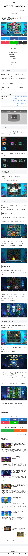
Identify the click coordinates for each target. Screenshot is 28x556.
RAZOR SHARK (13, 52)
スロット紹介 (4, 412)
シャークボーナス (14, 64)
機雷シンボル (14, 62)
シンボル (12, 54)
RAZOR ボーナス (15, 60)
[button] (25, 286)
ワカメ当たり (13, 58)
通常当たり (12, 56)
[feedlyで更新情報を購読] (7, 430)
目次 (12, 48)
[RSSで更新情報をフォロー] (20, 430)
